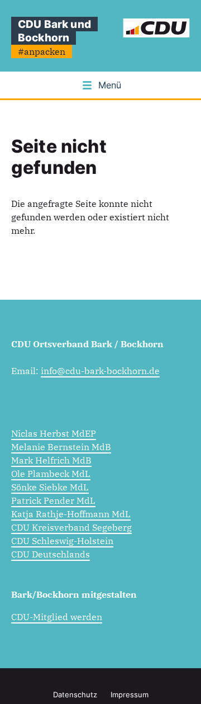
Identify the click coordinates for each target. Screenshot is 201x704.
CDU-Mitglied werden (56, 616)
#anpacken (41, 51)
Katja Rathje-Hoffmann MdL (71, 513)
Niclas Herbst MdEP (53, 433)
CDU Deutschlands (50, 554)
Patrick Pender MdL (53, 500)
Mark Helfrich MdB (51, 460)
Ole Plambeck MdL (50, 473)
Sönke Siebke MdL (50, 487)
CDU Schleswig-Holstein (62, 540)
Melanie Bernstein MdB (61, 446)
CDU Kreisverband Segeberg (71, 527)
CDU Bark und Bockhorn (54, 30)
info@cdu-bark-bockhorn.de (100, 370)
